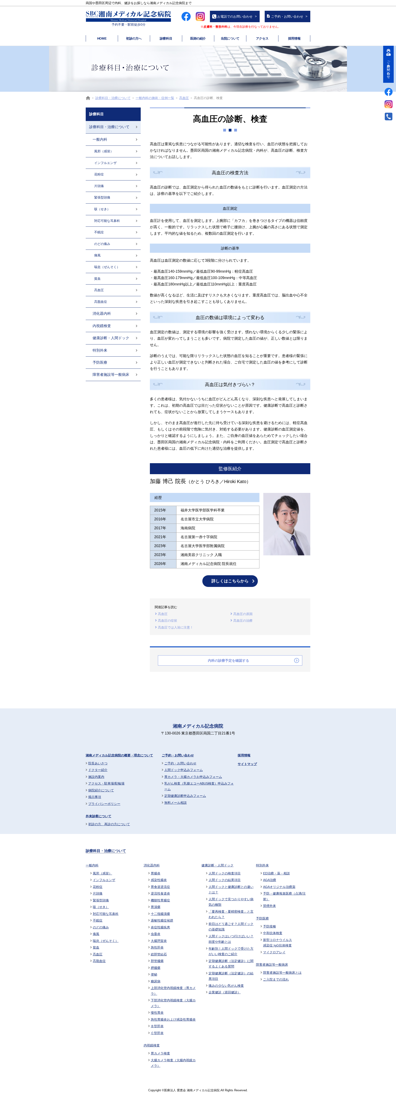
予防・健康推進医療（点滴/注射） (284, 896)
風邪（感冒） (103, 151)
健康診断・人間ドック (111, 338)
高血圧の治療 (243, 620)
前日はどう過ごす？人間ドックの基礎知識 (231, 926)
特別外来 (100, 350)
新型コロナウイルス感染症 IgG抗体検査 (277, 942)
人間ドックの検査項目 (225, 873)
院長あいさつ (97, 763)
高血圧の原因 (243, 614)
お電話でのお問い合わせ (235, 16)
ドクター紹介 (97, 770)
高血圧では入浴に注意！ (175, 627)
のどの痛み (102, 244)
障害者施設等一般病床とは (282, 972)
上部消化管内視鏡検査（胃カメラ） (173, 990)
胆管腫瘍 (157, 961)
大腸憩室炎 (159, 941)
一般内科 (100, 139)
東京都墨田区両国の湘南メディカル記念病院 (88, 98)
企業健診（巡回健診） (225, 992)
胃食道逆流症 (160, 887)
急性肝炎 (157, 947)
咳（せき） (102, 209)
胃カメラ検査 (160, 1053)
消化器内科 (102, 313)
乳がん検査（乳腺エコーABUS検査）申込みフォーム (199, 786)
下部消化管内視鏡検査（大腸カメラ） (173, 1003)
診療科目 (166, 38)
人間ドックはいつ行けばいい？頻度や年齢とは (231, 939)
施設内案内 (96, 777)
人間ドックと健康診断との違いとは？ (231, 889)
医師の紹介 (198, 38)
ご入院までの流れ (276, 979)
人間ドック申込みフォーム (183, 770)
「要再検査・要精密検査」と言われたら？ (231, 914)
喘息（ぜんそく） (107, 267)
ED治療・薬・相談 (276, 873)
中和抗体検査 (272, 933)
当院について (230, 38)
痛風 (97, 255)
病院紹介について (101, 790)
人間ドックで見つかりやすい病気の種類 (231, 902)
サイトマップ (247, 764)
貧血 (97, 278)
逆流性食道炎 (160, 893)
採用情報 (294, 38)
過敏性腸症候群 (162, 920)
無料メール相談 (175, 802)
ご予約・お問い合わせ (287, 16)
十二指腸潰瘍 (160, 914)
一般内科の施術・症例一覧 (155, 98)
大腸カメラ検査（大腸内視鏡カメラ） (173, 1063)
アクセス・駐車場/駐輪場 (106, 783)
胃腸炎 (155, 873)
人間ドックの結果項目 (225, 880)
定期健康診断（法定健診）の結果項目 (231, 976)
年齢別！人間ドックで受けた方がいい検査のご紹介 (231, 951)
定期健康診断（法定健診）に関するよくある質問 (231, 963)
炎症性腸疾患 (160, 927)
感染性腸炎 (159, 880)
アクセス (262, 38)
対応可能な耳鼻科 (107, 221)
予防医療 (100, 362)
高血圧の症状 (167, 620)
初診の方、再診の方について (109, 824)
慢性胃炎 (157, 1012)
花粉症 (99, 174)
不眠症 (99, 232)
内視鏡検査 (102, 326)
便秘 (154, 974)
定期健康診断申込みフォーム (185, 796)
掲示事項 (94, 797)
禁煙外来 (269, 906)
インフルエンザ (105, 163)
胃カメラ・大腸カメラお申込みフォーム (193, 777)
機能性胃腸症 (160, 900)
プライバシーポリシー (104, 804)
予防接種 (269, 926)
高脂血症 (100, 302)
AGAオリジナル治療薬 (279, 887)
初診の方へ (134, 38)
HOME (101, 38)
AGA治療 (269, 880)
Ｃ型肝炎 (157, 1033)
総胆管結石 (159, 954)
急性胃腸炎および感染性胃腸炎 (173, 1019)
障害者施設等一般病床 (111, 374)
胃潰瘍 (155, 907)
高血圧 (184, 98)
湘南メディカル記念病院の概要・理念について (119, 755)
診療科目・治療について (113, 98)
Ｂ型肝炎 (157, 1026)
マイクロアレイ (274, 952)
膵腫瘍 (155, 968)
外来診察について (98, 816)
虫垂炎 (155, 934)
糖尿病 (155, 981)
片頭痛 (99, 186)
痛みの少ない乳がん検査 (226, 985)
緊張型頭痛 (102, 197)
